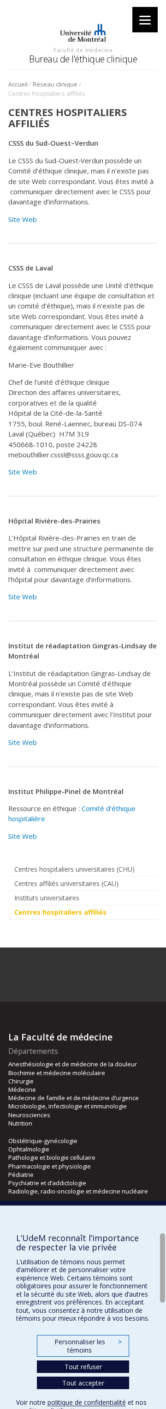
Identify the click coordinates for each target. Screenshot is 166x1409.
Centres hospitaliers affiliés (60, 912)
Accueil (18, 84)
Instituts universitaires (46, 897)
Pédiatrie (21, 1174)
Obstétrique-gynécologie (42, 1141)
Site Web (22, 219)
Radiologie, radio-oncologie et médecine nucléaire (78, 1191)
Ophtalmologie (28, 1149)
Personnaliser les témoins (88, 1345)
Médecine (22, 1089)
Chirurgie (21, 1081)
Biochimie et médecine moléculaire (56, 1073)
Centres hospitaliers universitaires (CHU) (74, 869)
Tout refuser (83, 1366)
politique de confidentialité (86, 1402)
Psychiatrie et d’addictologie (47, 1183)
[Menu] (145, 19)
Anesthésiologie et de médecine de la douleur (72, 1064)
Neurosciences (29, 1115)
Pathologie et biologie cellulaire (51, 1157)
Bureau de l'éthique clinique (83, 59)
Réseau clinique (55, 84)
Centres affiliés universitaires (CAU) (66, 883)
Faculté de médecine (83, 50)
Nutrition (20, 1123)
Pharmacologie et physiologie (49, 1166)
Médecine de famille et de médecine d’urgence (73, 1098)
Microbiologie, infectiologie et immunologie (67, 1106)
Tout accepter (83, 1382)
